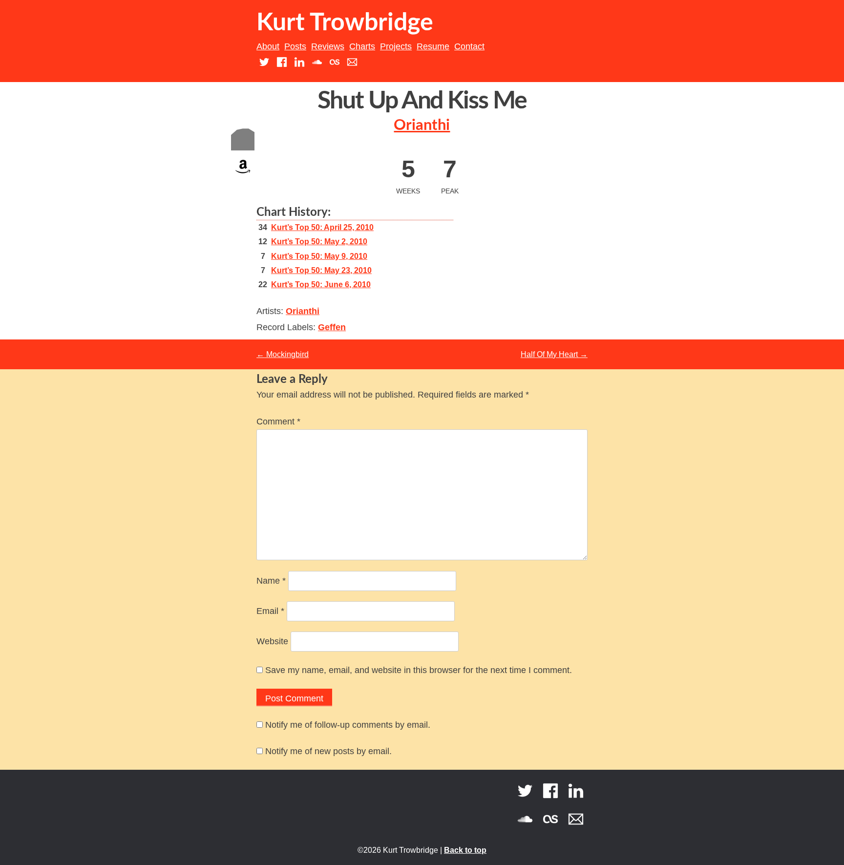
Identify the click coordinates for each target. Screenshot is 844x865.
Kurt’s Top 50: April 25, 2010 (322, 227)
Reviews (327, 46)
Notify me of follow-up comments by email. (347, 725)
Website (272, 641)
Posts (295, 46)
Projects (396, 46)
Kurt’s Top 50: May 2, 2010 (319, 241)
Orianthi (422, 125)
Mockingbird (282, 354)
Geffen (332, 327)
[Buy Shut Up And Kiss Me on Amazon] (242, 175)
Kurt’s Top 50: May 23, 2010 (321, 270)
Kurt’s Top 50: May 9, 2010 (319, 256)
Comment (278, 421)
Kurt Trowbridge (344, 23)
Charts (362, 46)
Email (270, 611)
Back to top (465, 850)
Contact (469, 46)
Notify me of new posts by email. (328, 751)
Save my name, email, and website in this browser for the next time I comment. (418, 670)
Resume (433, 46)
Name (271, 581)
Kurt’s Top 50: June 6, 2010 (321, 284)
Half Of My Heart (554, 354)
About (267, 46)
